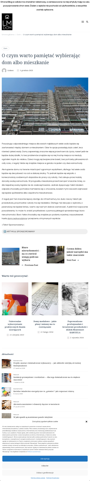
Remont (16, 375)
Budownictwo (17, 360)
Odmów (45, 465)
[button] (86, 421)
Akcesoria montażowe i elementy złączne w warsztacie (36, 404)
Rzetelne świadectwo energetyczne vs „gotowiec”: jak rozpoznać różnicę (43, 391)
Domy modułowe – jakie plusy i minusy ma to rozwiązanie (45, 324)
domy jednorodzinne (17, 218)
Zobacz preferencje (45, 472)
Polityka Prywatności (52, 478)
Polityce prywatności (34, 451)
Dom (5, 48)
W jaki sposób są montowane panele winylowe (33, 417)
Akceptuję (45, 458)
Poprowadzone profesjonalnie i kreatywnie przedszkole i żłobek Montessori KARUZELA (74, 327)
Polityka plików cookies (38, 478)
